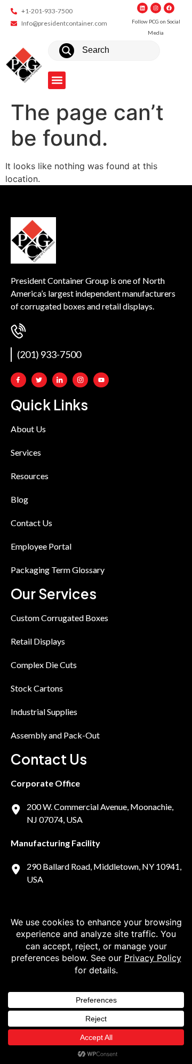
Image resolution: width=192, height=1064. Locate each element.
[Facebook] (169, 8)
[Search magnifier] (66, 50)
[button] (57, 80)
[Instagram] (155, 8)
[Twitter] (39, 380)
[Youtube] (101, 380)
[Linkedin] (142, 8)
